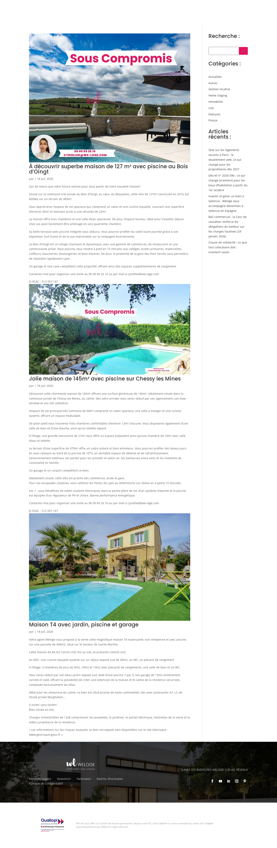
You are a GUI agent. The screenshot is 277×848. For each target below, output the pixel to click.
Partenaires (84, 779)
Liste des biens (179, 6)
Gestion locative (205, 6)
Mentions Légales (40, 779)
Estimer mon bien (134, 14)
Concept (159, 6)
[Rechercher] (243, 51)
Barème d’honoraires (110, 779)
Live (211, 108)
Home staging (217, 95)
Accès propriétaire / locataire (239, 14)
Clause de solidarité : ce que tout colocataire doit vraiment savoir (227, 247)
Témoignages (229, 6)
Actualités (215, 77)
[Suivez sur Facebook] (212, 781)
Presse (212, 120)
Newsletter (64, 779)
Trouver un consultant (198, 14)
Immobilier (215, 102)
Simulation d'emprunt (100, 14)
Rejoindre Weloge (165, 14)
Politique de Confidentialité (46, 783)
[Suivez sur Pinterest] (245, 781)
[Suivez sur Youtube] (220, 781)
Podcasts (214, 114)
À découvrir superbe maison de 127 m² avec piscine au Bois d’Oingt (108, 169)
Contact (258, 6)
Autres (212, 83)
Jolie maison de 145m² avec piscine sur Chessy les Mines (105, 378)
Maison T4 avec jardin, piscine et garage (83, 624)
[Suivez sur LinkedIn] (228, 781)
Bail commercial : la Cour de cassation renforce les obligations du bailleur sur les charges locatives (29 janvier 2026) (227, 226)
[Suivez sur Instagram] (236, 781)
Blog (245, 6)
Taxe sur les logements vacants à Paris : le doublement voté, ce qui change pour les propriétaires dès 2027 (224, 159)
